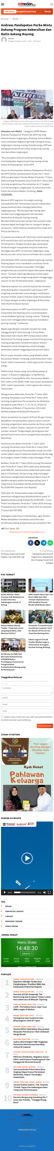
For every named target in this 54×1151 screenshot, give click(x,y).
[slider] (24, 892)
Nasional (17, 1039)
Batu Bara (17, 1067)
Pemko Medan (11, 926)
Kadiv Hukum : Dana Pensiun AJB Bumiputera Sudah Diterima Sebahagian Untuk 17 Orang (12, 599)
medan (8, 906)
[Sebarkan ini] (31, 543)
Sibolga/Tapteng (27, 979)
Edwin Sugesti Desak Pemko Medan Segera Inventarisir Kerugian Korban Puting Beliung (39, 643)
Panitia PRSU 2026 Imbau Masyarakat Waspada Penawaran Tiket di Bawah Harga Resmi (31, 1032)
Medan (24, 1004)
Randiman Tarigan (13, 921)
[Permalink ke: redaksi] (4, 39)
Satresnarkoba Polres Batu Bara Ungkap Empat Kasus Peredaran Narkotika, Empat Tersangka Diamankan (29, 1073)
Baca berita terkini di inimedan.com (27, 531)
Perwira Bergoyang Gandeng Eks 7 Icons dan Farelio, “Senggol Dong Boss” (30, 1100)
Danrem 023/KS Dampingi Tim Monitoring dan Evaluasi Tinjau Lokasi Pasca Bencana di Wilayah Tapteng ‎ (32, 997)
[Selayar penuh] (49, 892)
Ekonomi (17, 1027)
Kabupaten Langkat (14, 911)
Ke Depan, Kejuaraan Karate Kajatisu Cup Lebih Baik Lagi (13, 554)
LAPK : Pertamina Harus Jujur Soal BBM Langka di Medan (30, 1008)
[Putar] (4, 892)
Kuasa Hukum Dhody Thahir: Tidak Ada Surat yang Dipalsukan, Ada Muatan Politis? (12, 629)
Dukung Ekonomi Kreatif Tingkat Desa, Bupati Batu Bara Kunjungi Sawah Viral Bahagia (42, 557)
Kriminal (32, 1067)
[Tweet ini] (37, 543)
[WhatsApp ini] (50, 543)
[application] (27, 858)
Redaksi (13, 1120)
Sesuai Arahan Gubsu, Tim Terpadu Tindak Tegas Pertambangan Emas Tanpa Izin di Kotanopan (30, 1087)
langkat (9, 916)
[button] (27, 858)
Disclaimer (27, 1124)
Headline (17, 1004)
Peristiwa (31, 1004)
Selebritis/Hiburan (30, 1095)
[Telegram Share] (44, 543)
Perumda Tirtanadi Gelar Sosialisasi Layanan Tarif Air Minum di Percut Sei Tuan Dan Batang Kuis (40, 629)
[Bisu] (44, 892)
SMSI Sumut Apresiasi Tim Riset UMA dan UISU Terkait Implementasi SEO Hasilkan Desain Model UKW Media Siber (41, 599)
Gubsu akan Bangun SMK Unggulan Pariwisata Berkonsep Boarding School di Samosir (30, 1044)
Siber (39, 1120)
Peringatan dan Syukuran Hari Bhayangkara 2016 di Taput (28, 1019)
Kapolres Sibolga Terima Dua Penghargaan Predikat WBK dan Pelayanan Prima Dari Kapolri (29, 984)
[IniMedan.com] (27, 4)
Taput (31, 1016)
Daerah (16, 979)
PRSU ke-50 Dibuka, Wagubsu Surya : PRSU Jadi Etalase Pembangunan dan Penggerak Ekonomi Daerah (31, 1059)
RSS (28, 1134)
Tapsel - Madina (35, 1082)
